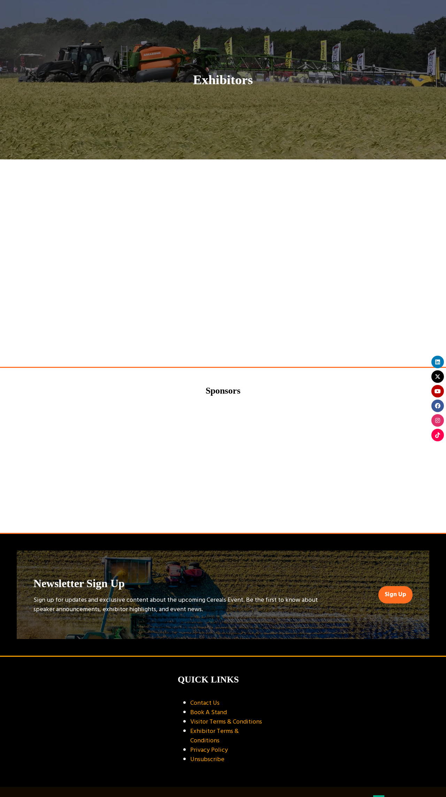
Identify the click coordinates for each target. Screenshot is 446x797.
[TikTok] (437, 435)
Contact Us (205, 703)
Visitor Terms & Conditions (226, 722)
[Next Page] (231, 343)
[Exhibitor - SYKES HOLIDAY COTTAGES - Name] (74, 455)
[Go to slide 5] (237, 514)
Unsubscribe (207, 759)
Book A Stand (208, 712)
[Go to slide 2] (208, 514)
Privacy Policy (209, 750)
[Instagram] (437, 420)
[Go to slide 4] (229, 514)
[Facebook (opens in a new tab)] (390, 259)
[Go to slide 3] (219, 514)
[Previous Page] (215, 343)
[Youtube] (437, 391)
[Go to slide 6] (246, 514)
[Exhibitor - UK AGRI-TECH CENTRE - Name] (173, 455)
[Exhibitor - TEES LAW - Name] (272, 455)
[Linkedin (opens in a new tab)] (373, 259)
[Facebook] (437, 406)
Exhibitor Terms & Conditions (214, 735)
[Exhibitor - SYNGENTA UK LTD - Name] (371, 455)
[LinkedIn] (437, 362)
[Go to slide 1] (200, 514)
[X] (437, 376)
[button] (391, 282)
